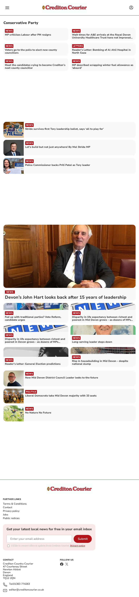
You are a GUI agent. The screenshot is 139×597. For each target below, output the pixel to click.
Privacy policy (11, 511)
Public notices (11, 518)
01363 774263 (21, 584)
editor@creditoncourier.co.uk (26, 589)
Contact (7, 507)
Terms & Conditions (15, 504)
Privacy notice (77, 545)
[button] (7, 7)
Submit (83, 539)
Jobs (5, 514)
